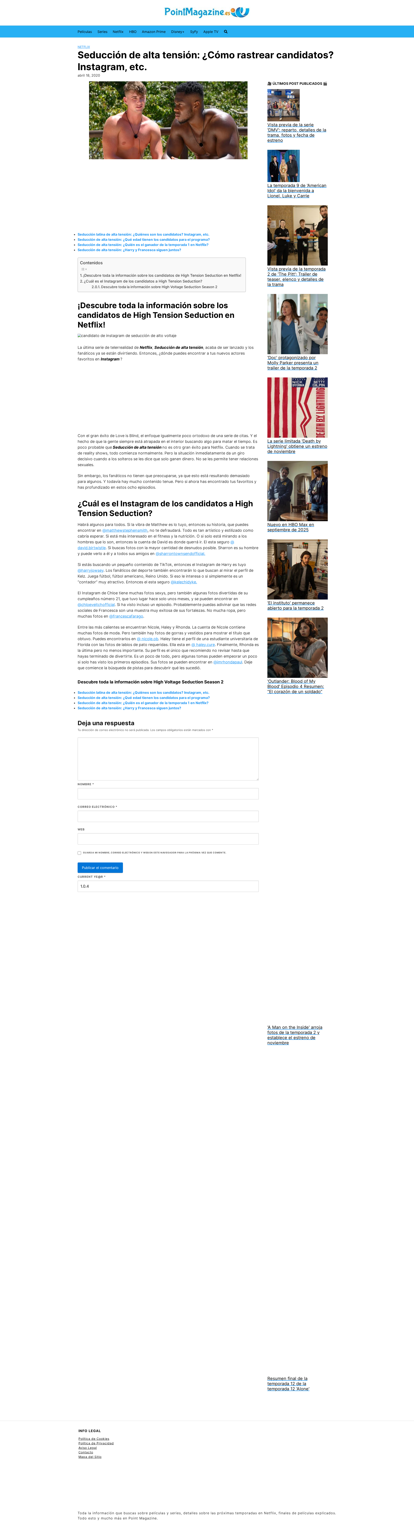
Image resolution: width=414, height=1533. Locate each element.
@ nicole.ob (147, 639)
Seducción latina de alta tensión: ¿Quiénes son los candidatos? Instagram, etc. (143, 234)
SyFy (194, 31)
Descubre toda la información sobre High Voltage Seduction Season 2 (159, 287)
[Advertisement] (168, 196)
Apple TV (210, 31)
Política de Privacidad (96, 1443)
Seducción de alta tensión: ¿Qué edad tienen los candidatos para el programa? (144, 239)
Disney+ (178, 31)
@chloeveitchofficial (96, 604)
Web (81, 829)
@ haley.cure (203, 644)
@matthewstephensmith (124, 530)
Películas (85, 31)
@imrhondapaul (227, 662)
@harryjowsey (91, 570)
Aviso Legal (87, 1448)
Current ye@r (92, 876)
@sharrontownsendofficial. (180, 553)
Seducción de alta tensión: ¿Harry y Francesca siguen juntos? (129, 250)
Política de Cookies (93, 1438)
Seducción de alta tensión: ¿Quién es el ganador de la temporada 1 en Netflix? (143, 245)
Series (102, 31)
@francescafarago (126, 616)
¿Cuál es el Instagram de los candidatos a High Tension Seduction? (143, 281)
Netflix (118, 31)
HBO (132, 31)
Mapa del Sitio (90, 1457)
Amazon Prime (154, 31)
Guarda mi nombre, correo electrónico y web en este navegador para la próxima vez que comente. (154, 852)
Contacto (85, 1452)
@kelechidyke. (184, 582)
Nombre (86, 784)
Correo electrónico (97, 806)
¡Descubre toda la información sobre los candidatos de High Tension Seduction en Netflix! (162, 275)
